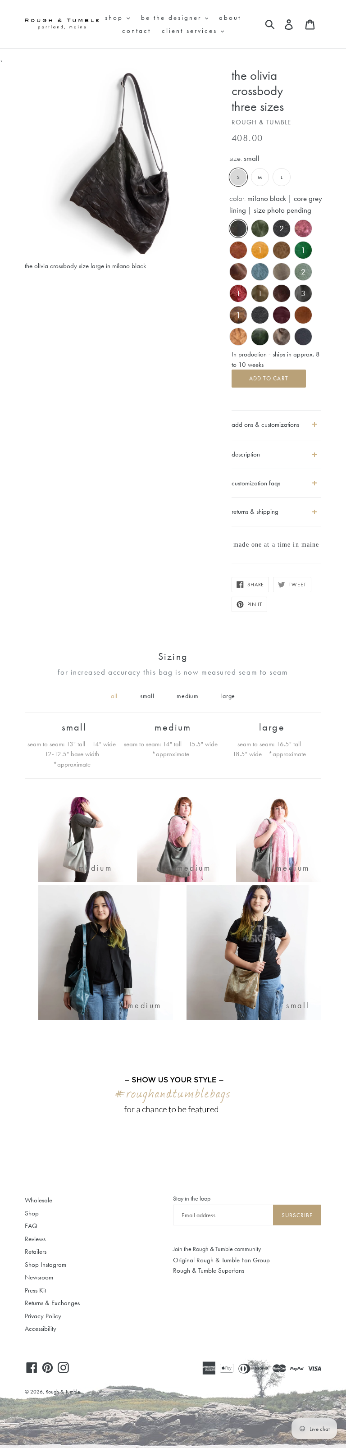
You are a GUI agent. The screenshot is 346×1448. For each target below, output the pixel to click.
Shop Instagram (45, 1264)
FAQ (31, 1225)
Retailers (35, 1251)
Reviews (35, 1238)
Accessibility (40, 1328)
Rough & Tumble (63, 1391)
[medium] (80, 879)
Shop (32, 1213)
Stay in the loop (191, 1198)
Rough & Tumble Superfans (208, 1270)
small (147, 696)
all (114, 696)
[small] (254, 1017)
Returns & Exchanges (52, 1302)
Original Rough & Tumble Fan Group (221, 1260)
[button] (276, 451)
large (228, 696)
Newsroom (39, 1277)
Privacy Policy (43, 1315)
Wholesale (38, 1200)
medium (187, 696)
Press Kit (35, 1290)
